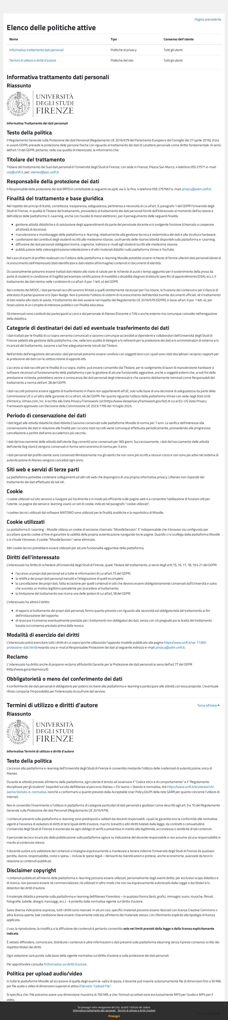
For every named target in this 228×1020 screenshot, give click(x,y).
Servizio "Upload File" (96, 986)
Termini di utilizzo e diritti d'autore (136, 1010)
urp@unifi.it (15, 172)
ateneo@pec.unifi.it (45, 172)
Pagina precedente (208, 19)
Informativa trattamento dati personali (94, 1010)
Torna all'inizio (207, 705)
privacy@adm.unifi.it (196, 189)
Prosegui (114, 1016)
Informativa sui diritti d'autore (66, 964)
